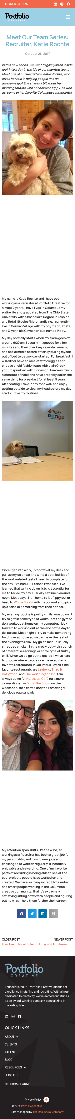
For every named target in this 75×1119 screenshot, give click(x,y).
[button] (21, 913)
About (9, 1037)
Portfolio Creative (31, 1106)
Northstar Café (37, 678)
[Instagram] (62, 4)
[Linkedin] (55, 4)
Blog (8, 1060)
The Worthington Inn (40, 674)
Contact (11, 1075)
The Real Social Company (48, 1111)
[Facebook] (68, 4)
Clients (11, 1044)
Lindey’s (44, 669)
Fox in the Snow (38, 683)
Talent (10, 1052)
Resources (13, 1067)
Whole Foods (23, 602)
